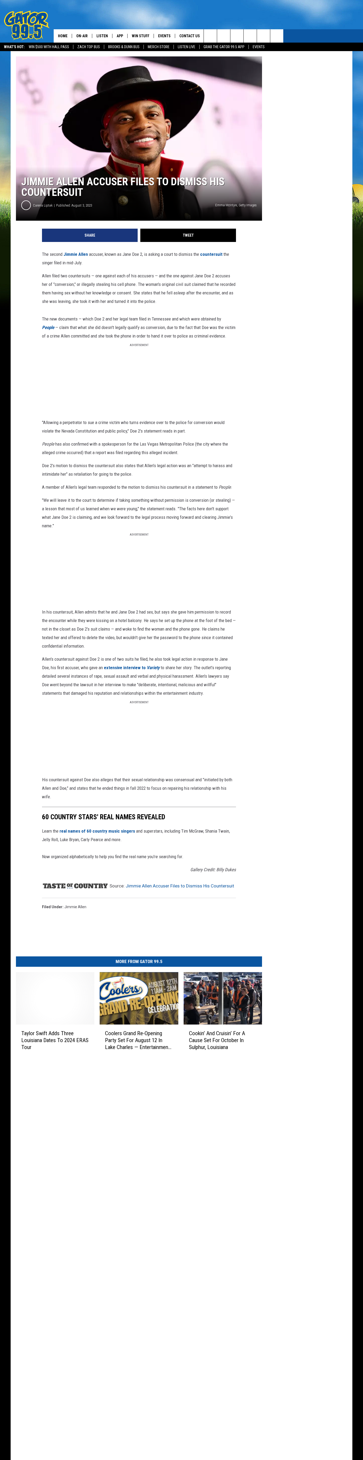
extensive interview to (132, 667)
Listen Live (186, 47)
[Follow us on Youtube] (263, 36)
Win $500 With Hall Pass (49, 47)
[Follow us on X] (276, 36)
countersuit (211, 254)
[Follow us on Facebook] (236, 36)
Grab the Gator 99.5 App (224, 47)
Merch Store (159, 47)
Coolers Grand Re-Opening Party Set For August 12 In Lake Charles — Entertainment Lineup (137, 1040)
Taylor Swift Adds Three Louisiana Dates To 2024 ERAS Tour (54, 1040)
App (120, 36)
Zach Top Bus (88, 47)
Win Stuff (140, 36)
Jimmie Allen (76, 254)
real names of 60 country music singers (97, 831)
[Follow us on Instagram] (250, 36)
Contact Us (189, 36)
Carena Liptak (43, 205)
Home (62, 36)
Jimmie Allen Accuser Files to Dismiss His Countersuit (180, 886)
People (48, 327)
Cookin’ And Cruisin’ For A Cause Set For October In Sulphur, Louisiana (217, 1040)
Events (259, 47)
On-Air (82, 36)
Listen (102, 36)
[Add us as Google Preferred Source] (223, 36)
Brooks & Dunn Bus (124, 47)
